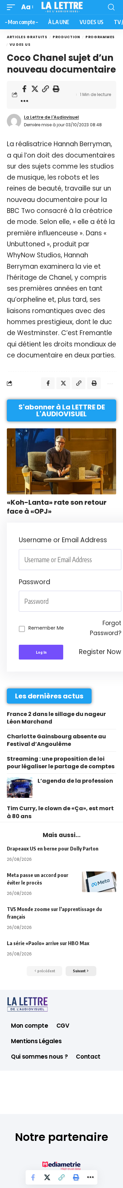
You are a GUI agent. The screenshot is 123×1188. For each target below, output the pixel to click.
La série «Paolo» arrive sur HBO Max (48, 943)
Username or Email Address (63, 540)
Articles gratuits (27, 37)
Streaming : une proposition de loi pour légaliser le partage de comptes (60, 762)
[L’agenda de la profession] (19, 787)
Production (66, 37)
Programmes (100, 37)
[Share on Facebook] (24, 88)
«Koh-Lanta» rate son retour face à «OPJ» (57, 506)
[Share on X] (35, 88)
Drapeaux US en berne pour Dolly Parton (52, 848)
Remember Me (46, 627)
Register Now (100, 651)
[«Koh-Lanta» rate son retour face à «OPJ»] (61, 461)
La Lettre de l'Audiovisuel (51, 117)
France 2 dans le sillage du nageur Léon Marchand (56, 718)
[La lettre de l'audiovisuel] (61, 7)
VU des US (20, 44)
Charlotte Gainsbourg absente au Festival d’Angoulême (56, 740)
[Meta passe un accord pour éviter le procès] (99, 881)
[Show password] (119, 601)
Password (34, 582)
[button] (12, 7)
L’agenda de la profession (75, 781)
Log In (41, 652)
